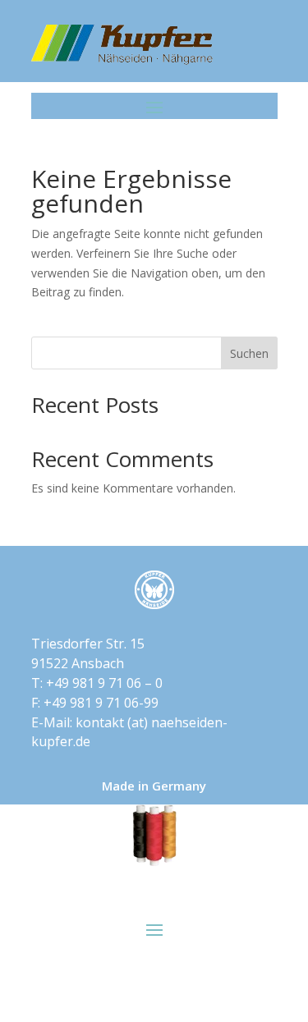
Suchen (249, 353)
